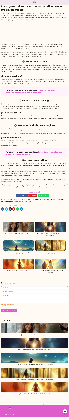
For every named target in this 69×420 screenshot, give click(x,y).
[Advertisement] (34, 32)
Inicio (5, 413)
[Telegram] (21, 209)
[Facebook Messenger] (6, 209)
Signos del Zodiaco (9, 414)
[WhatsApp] (17, 209)
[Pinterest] (13, 209)
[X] (10, 209)
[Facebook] (2, 209)
